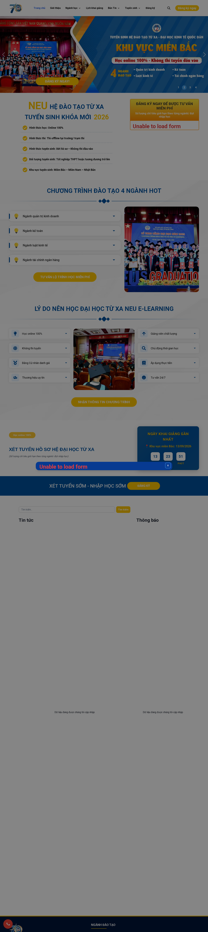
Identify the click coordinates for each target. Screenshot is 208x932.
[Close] (168, 465)
